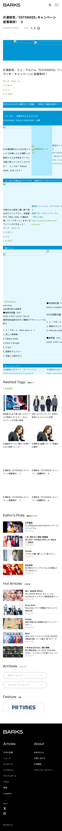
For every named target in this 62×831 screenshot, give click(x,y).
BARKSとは (39, 752)
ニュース (7, 758)
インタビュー (9, 770)
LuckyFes (7, 793)
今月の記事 (8, 752)
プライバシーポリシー (43, 770)
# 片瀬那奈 (8, 388)
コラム (6, 781)
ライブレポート (10, 775)
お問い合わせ (39, 758)
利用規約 (38, 764)
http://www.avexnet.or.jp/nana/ (18, 373)
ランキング (8, 764)
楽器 (5, 787)
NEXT (10, 93)
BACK (14, 81)
